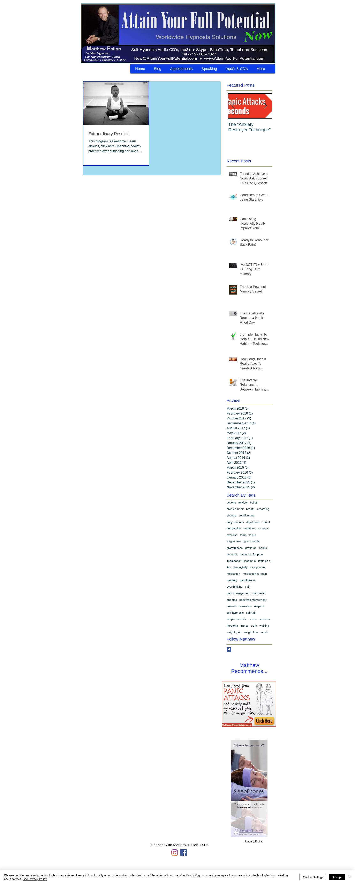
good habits (251, 541)
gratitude (251, 547)
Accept (337, 877)
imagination (234, 560)
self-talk (251, 612)
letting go (264, 560)
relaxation (245, 606)
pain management (238, 593)
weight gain (234, 632)
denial (266, 522)
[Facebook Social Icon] (183, 852)
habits (263, 547)
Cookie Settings (313, 877)
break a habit (235, 509)
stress (253, 619)
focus (252, 535)
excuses (263, 528)
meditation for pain (255, 573)
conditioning (246, 515)
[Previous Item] (233, 106)
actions (231, 502)
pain (247, 586)
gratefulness (235, 547)
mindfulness (247, 580)
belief (253, 502)
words (265, 632)
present (231, 606)
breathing (263, 509)
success (264, 619)
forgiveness (234, 541)
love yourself (258, 567)
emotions (249, 528)
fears (243, 535)
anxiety (243, 502)
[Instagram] (174, 852)
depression (234, 528)
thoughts (232, 625)
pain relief (259, 593)
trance (244, 625)
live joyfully (240, 567)
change (231, 515)
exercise (232, 535)
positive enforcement (252, 599)
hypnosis (232, 554)
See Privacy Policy (35, 879)
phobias (232, 599)
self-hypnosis (235, 612)
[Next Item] (265, 106)
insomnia (250, 560)
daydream (252, 522)
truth (254, 625)
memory (232, 580)
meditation (233, 573)
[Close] (350, 877)
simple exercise (237, 619)
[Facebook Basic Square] (229, 649)
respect (259, 606)
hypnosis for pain (252, 554)
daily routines (235, 522)
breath (250, 509)
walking (264, 625)
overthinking (234, 586)
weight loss (251, 632)
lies (229, 567)
